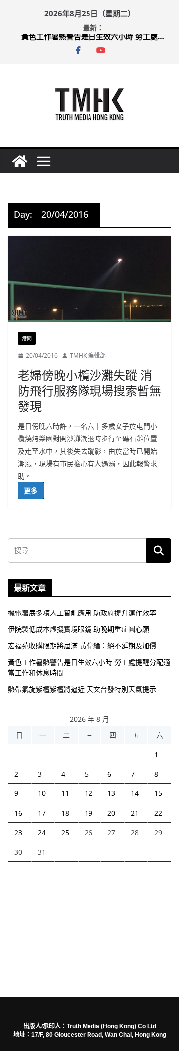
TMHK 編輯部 (88, 355)
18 (65, 813)
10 (42, 793)
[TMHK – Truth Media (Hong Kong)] (20, 161)
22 (158, 813)
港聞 (27, 338)
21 (135, 813)
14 (135, 793)
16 (18, 813)
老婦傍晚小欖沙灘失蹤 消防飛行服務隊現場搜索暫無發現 (89, 390)
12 (88, 793)
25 (65, 832)
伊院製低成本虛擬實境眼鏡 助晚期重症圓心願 (78, 629)
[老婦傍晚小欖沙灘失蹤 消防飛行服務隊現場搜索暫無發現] (89, 279)
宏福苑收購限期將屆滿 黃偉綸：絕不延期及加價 (82, 645)
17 (42, 813)
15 (158, 793)
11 (65, 793)
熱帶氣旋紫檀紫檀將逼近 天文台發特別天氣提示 (82, 689)
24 (42, 832)
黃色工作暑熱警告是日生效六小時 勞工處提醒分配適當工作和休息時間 (96, 39)
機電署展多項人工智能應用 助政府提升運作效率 (82, 612)
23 (18, 832)
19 (88, 813)
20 (111, 813)
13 (111, 793)
